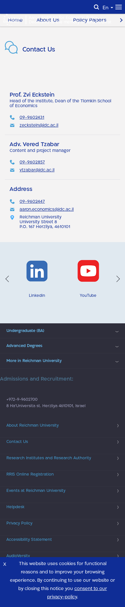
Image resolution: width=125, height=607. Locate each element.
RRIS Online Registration (30, 474)
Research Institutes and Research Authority (48, 458)
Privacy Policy (19, 523)
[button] (7, 279)
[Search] (96, 7)
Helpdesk (15, 506)
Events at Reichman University (35, 490)
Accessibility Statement (29, 539)
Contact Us (17, 441)
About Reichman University (32, 425)
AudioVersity (18, 555)
